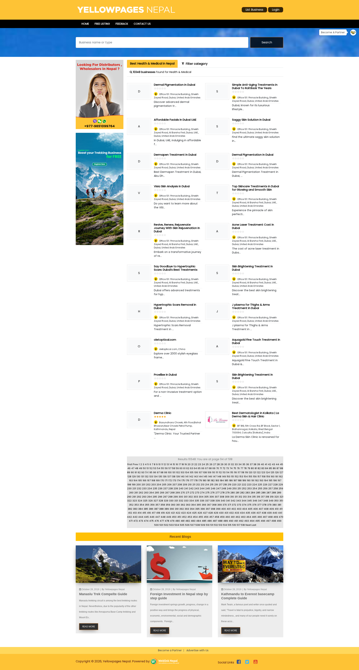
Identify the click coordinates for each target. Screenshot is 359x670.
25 (207, 464)
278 (222, 492)
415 (144, 513)
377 (259, 505)
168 (153, 480)
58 (173, 468)
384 (140, 509)
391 (177, 509)
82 (259, 468)
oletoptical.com (165, 340)
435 (248, 513)
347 (260, 500)
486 (209, 521)
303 (196, 496)
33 (236, 464)
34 (240, 464)
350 (276, 500)
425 (194, 513)
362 (183, 505)
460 (227, 517)
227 (270, 484)
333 (186, 500)
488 (220, 521)
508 (197, 525)
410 (277, 509)
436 (253, 513)
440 (274, 513)
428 (210, 513)
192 (257, 480)
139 (178, 476)
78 (245, 468)
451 (179, 517)
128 (129, 476)
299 (175, 496)
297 (165, 496)
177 (191, 480)
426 (199, 513)
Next (248, 525)
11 (162, 464)
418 (158, 513)
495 (257, 521)
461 (233, 517)
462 (237, 517)
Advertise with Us (197, 650)
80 (252, 468)
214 (207, 484)
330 (171, 500)
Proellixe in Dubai (165, 375)
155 (250, 476)
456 (206, 517)
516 (234, 525)
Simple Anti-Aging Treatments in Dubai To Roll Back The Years (254, 86)
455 (200, 517)
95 (150, 472)
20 (189, 464)
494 (252, 521)
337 (207, 500)
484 (198, 521)
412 (130, 513)
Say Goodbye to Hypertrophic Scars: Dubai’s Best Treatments (175, 268)
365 (199, 505)
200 (138, 484)
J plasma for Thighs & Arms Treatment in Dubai (251, 306)
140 (183, 476)
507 (192, 525)
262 (141, 492)
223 (249, 484)
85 (270, 468)
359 (168, 505)
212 (198, 484)
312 (240, 496)
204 (159, 484)
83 (262, 468)
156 (255, 476)
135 (160, 476)
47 (132, 468)
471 (131, 521)
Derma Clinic (162, 413)
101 (173, 472)
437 (258, 513)
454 (195, 517)
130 (138, 476)
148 (219, 476)
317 (263, 496)
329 (166, 500)
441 (280, 513)
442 (129, 517)
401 (229, 509)
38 (254, 464)
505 (182, 525)
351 (281, 500)
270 (183, 492)
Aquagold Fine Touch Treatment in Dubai (256, 341)
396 (202, 509)
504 (176, 525)
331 (176, 500)
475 (151, 521)
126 (277, 472)
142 (191, 476)
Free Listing (102, 24)
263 (146, 492)
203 (153, 484)
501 (161, 525)
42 (269, 464)
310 (232, 496)
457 (211, 517)
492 (241, 521)
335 (197, 500)
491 (236, 521)
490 (231, 521)
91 (136, 472)
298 (170, 496)
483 (193, 521)
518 (243, 525)
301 (186, 496)
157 (259, 476)
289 (279, 492)
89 (128, 472)
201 (143, 484)
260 (131, 492)
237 (165, 488)
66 (202, 468)
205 (164, 484)
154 (246, 476)
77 (241, 468)
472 (135, 521)
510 (208, 525)
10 (159, 464)
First (129, 464)
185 (226, 480)
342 (233, 500)
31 (229, 464)
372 (234, 505)
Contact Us (142, 24)
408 (266, 509)
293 (144, 496)
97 (158, 472)
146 (210, 476)
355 (147, 505)
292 (139, 496)
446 (152, 517)
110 (213, 472)
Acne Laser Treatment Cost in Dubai (253, 226)
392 (181, 509)
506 (187, 525)
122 (259, 472)
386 (151, 509)
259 (281, 488)
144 (201, 476)
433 (236, 513)
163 (131, 480)
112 (220, 472)
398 (213, 509)
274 (202, 492)
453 (189, 517)
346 (255, 500)
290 (129, 496)
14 (171, 464)
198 (129, 484)
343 (238, 500)
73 (227, 468)
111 (217, 472)
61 (184, 468)
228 (275, 484)
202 (148, 484)
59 (177, 468)
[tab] (152, 64)
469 (275, 517)
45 (281, 464)
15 (174, 464)
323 (134, 500)
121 (254, 472)
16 (177, 464)
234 (149, 488)
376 (254, 505)
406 (255, 509)
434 (242, 513)
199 (134, 484)
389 (166, 509)
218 (225, 484)
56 (166, 468)
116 (235, 472)
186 (231, 480)
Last (253, 525)
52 (151, 468)
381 (279, 505)
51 (148, 468)
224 (254, 484)
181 (208, 480)
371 (229, 505)
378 (264, 505)
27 (214, 464)
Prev (135, 464)
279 (227, 492)
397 (208, 509)
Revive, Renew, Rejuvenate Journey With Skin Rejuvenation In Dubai (177, 228)
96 (154, 472)
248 (223, 488)
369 (219, 505)
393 (187, 509)
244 (202, 488)
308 (222, 496)
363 (188, 505)
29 (221, 464)
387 (156, 509)
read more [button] (88, 626)
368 (214, 505)
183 (217, 480)
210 (190, 484)
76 (238, 468)
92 (139, 472)
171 (166, 480)
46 (129, 468)
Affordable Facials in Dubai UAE (175, 120)
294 (149, 496)
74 (231, 468)
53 (154, 468)
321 (281, 496)
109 (209, 472)
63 (191, 468)
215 (212, 484)
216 (216, 484)
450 (174, 517)
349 (271, 500)
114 (227, 472)
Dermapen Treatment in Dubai (175, 155)
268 (172, 492)
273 (197, 492)
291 (134, 496)
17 (180, 464)
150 (228, 476)
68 (210, 468)
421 (173, 513)
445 (146, 517)
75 (234, 468)
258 (275, 488)
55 (162, 468)
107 (200, 472)
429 (216, 513)
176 (187, 480)
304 (201, 496)
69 (213, 468)
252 (244, 488)
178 (196, 480)
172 (170, 480)
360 (173, 505)
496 (263, 521)
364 (193, 505)
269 (177, 492)
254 (254, 488)
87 (278, 468)
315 (254, 496)
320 (276, 496)
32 (232, 464)
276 (212, 492)
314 (249, 496)
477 (162, 521)
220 (234, 484)
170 (162, 480)
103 (182, 472)
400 (223, 509)
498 (273, 521)
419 (163, 513)
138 (173, 476)
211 (193, 484)
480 (177, 521)
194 (266, 480)
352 (131, 505)
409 (271, 509)
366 (204, 505)
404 (244, 509)
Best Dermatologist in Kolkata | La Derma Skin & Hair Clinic (255, 414)
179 (200, 480)
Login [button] (275, 9)
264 (151, 492)
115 (231, 472)
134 (156, 476)
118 (242, 472)
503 (171, 525)
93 (142, 472)
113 (224, 472)
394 (192, 509)
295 (155, 496)
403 (239, 509)
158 (264, 476)
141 (186, 476)
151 (232, 476)
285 (258, 492)
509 (203, 525)
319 (272, 496)
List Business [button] (254, 9)
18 (183, 464)
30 (225, 464)
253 (249, 488)
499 (279, 521)
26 (210, 464)
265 (157, 492)
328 (161, 500)
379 (269, 505)
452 (184, 517)
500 (156, 525)
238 (170, 488)
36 (247, 464)
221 (239, 484)
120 (250, 472)
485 (204, 521)
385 (146, 509)
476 (156, 521)
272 (192, 492)
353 (136, 505)
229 (280, 484)
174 (179, 480)
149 (224, 476)
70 (217, 468)
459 (222, 517)
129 (134, 476)
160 (272, 476)
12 (165, 464)
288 (273, 492)
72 (224, 468)
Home (85, 24)
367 (209, 505)
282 (242, 492)
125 (272, 472)
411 (281, 509)
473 (141, 521)
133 (151, 476)
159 (268, 476)
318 (267, 496)
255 (260, 488)
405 (250, 509)
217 (220, 484)
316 (258, 496)
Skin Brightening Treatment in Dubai (252, 268)
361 (178, 505)
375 (249, 505)
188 (240, 480)
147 (215, 476)
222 (244, 484)
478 (167, 521)
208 (179, 484)
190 (249, 480)
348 (265, 500)
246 (213, 488)
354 (141, 505)
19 (186, 464)
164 (135, 480)
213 (202, 484)
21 (192, 464)
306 (211, 496)
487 (215, 521)
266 (162, 492)
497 (268, 521)
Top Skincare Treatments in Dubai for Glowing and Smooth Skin (255, 188)
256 (265, 488)
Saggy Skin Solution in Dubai (251, 120)
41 (266, 464)
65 (199, 468)
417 (153, 513)
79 (248, 468)
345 (249, 500)
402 (233, 509)
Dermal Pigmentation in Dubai (174, 85)
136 (165, 476)
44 (277, 464)
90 (132, 472)
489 (225, 521)
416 (149, 513)
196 (275, 480)
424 (188, 513)
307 (217, 496)
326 (150, 500)
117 (239, 472)
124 (268, 472)
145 (205, 476)
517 (238, 525)
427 (205, 513)
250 (234, 488)
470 (281, 517)
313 (245, 496)
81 (256, 468)
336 (202, 500)
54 (158, 468)
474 (146, 521)
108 (205, 472)
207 (174, 484)
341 (228, 500)
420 (167, 513)
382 (130, 509)
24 (203, 464)
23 (199, 464)
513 (220, 525)
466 (259, 517)
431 (226, 513)
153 (241, 476)
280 (232, 492)
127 (281, 472)
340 (223, 500)
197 (279, 480)
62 (187, 468)
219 (229, 484)
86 (274, 468)
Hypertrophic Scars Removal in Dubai (175, 306)
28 (218, 464)
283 (247, 492)
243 (196, 488)
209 (185, 484)
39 (258, 464)
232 (139, 488)
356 (152, 505)
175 (183, 480)
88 (281, 468)
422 (178, 513)
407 (261, 509)
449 (168, 517)
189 (244, 480)
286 (263, 492)
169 (158, 480)
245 (207, 488)
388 (161, 509)
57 (169, 468)
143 (196, 476)
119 (246, 472)
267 (167, 492)
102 (178, 472)
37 (251, 464)
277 (217, 492)
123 (263, 472)
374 (244, 505)
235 (155, 488)
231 (134, 488)
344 (244, 500)
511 (211, 525)
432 (231, 513)
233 (144, 488)
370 (225, 505)
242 (191, 488)
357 (157, 505)
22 (195, 464)
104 (187, 472)
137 (169, 476)
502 (166, 525)
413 (135, 513)
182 (213, 480)
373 (239, 505)
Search (267, 42)
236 (160, 488)
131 (142, 476)
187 (235, 480)
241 (186, 488)
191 (252, 480)
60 (181, 468)
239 (176, 488)
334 (191, 500)
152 (237, 476)
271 (187, 492)
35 (243, 464)
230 (129, 488)
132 (146, 476)
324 (140, 500)
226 (265, 484)
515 (229, 525)
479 (172, 521)
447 (157, 517)
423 (183, 513)
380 (274, 505)
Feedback (122, 24)
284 (253, 492)
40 (262, 464)
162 (281, 476)
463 (243, 517)
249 (229, 488)
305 (206, 496)
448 (163, 517)
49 (140, 468)
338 (212, 500)
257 (270, 488)
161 (276, 476)
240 (181, 488)
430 (221, 513)
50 (144, 468)
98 (161, 472)
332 (181, 500)
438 (264, 513)
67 (206, 468)
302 (190, 496)
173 (174, 480)
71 (221, 468)
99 (165, 472)
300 (181, 496)
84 (266, 468)
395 (197, 509)
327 (156, 500)
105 (192, 472)
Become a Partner (170, 650)
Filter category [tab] (196, 64)
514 (225, 525)
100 (170, 472)
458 (216, 517)
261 (136, 492)
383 (135, 509)
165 (140, 480)
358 (162, 505)
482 (187, 521)
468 (270, 517)
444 (140, 517)
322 (129, 500)
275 (207, 492)
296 (160, 496)
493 (246, 521)
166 (144, 480)
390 (172, 509)
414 (139, 513)
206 (169, 484)
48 (136, 468)
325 (145, 500)
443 (135, 517)
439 (269, 513)
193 (261, 480)
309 (227, 496)
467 (265, 517)
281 (237, 492)
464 (248, 517)
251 (239, 488)
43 (273, 464)
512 (216, 525)
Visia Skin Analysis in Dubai (172, 186)
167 (149, 480)
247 (218, 488)
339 (217, 500)
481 (183, 521)
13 (168, 464)
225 (260, 484)
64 (195, 468)
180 (204, 480)
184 (222, 480)
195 (270, 480)
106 (196, 472)
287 (268, 492)
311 (236, 496)
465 (254, 517)
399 (218, 509)
